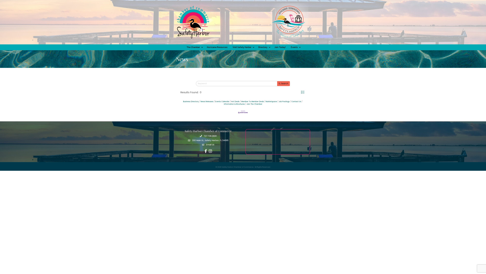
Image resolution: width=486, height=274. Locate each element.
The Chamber (193, 47)
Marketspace (271, 101)
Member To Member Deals (252, 101)
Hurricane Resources (217, 47)
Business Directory (191, 101)
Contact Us (296, 101)
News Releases (207, 101)
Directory (262, 47)
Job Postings (284, 101)
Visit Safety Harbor (242, 47)
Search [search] (284, 83)
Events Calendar (222, 101)
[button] (303, 92)
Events (294, 47)
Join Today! (280, 47)
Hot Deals (235, 101)
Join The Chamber (254, 104)
